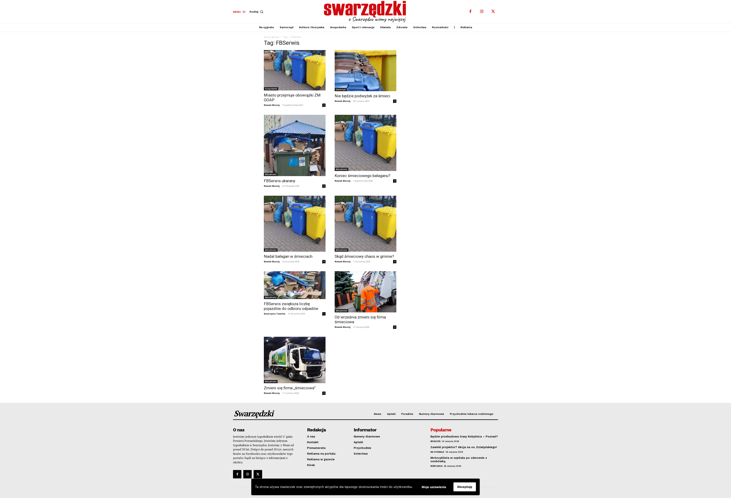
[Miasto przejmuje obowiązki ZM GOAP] (295, 70)
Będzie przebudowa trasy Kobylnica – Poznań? (464, 436)
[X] (493, 11)
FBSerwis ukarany (279, 181)
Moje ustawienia (434, 487)
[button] (257, 12)
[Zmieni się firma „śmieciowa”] (295, 360)
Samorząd (341, 89)
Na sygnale (437, 452)
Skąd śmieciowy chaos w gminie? (364, 256)
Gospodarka (271, 88)
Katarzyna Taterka (274, 313)
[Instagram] (482, 11)
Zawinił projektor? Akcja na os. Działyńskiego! (463, 447)
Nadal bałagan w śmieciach (288, 256)
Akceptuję (464, 487)
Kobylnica (436, 466)
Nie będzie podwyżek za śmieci (362, 96)
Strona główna (271, 37)
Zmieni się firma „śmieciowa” (290, 388)
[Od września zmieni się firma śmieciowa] (365, 291)
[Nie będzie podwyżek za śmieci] (365, 70)
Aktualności (270, 174)
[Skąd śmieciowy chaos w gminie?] (365, 224)
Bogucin (435, 441)
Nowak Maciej (272, 105)
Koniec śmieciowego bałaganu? (362, 175)
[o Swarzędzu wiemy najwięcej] (366, 11)
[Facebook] (470, 11)
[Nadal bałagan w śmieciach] (295, 224)
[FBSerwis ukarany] (295, 145)
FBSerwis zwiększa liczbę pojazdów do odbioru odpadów (291, 306)
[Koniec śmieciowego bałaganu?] (365, 143)
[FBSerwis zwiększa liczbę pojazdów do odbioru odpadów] (295, 285)
